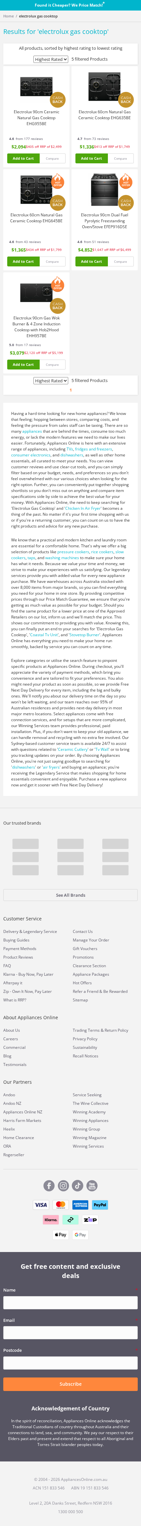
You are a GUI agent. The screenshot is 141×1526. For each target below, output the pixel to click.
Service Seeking (87, 1095)
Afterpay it (12, 983)
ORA (7, 1146)
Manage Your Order (91, 940)
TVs (70, 449)
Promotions (83, 957)
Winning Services (88, 1146)
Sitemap (80, 1000)
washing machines (62, 557)
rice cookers (102, 552)
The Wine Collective (91, 1103)
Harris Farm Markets (22, 1120)
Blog (7, 1056)
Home (8, 16)
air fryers (51, 767)
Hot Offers (82, 983)
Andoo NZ (12, 1103)
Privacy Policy (85, 1039)
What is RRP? (14, 1000)
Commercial (14, 1047)
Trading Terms (86, 1030)
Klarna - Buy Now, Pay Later (28, 974)
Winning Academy (89, 1112)
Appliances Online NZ (22, 1112)
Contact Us (83, 931)
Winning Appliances (91, 1120)
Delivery (10, 931)
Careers (10, 1039)
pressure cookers (73, 552)
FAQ (7, 965)
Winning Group (86, 1129)
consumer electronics (30, 455)
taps (31, 557)
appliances (32, 431)
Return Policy (116, 1030)
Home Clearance (18, 1137)
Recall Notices (85, 1056)
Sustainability (85, 1047)
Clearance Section (89, 965)
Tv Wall (102, 749)
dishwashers (71, 455)
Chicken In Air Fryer (83, 508)
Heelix (9, 1129)
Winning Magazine (90, 1137)
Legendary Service (40, 931)
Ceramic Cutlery (73, 749)
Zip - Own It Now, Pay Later (27, 991)
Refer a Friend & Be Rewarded (100, 991)
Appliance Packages (91, 974)
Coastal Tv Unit (44, 635)
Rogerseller (13, 1155)
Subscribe (71, 1384)
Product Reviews (18, 957)
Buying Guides (16, 940)
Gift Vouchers (85, 948)
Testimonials (15, 1064)
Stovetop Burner (84, 635)
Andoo (9, 1095)
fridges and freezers (93, 449)
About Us (11, 1030)
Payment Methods (19, 948)
